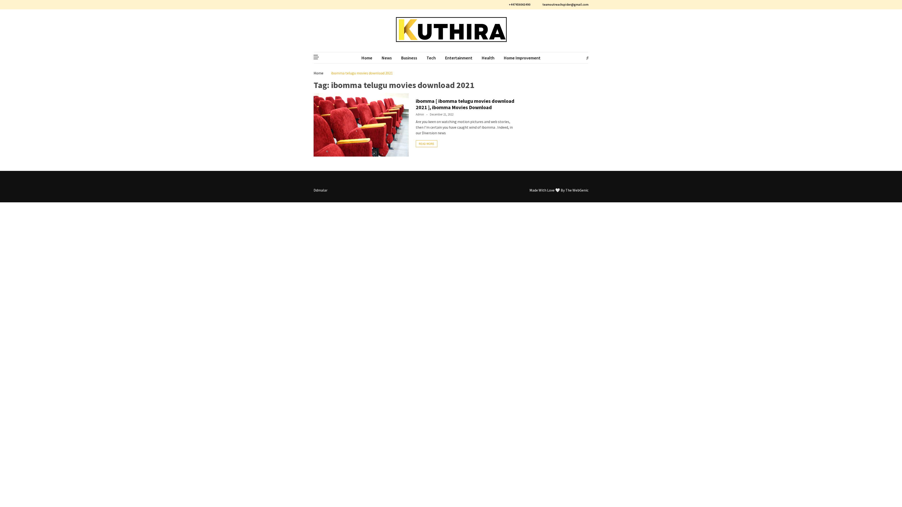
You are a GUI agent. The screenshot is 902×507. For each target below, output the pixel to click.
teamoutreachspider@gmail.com (565, 5)
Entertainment (458, 58)
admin (420, 114)
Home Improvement (522, 58)
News (387, 58)
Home (367, 58)
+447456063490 (519, 5)
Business (409, 58)
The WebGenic (576, 190)
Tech (431, 58)
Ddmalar (320, 190)
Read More (426, 144)
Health (488, 58)
